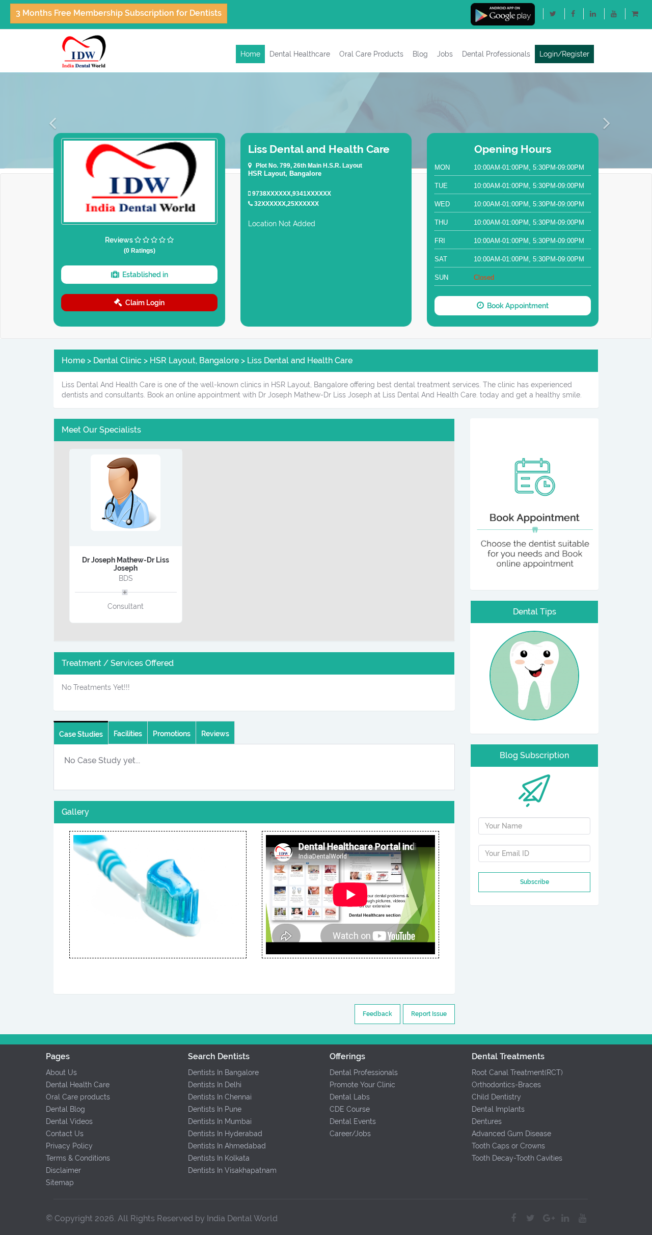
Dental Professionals (496, 54)
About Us (61, 1072)
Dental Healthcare (299, 54)
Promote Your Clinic (362, 1085)
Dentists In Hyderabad (225, 1134)
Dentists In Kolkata (219, 1158)
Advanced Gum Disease (511, 1134)
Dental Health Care (78, 1085)
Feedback (377, 1013)
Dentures (487, 1121)
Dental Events (353, 1121)
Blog (420, 54)
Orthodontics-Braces (506, 1085)
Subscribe (534, 881)
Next (246, 894)
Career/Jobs (350, 1134)
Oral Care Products (371, 54)
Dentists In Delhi (214, 1085)
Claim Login (143, 303)
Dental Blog (65, 1109)
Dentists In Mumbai (220, 1121)
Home (250, 54)
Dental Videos (69, 1121)
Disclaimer (63, 1170)
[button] (49, 122)
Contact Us (65, 1134)
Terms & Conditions (78, 1158)
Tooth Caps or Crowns (508, 1146)
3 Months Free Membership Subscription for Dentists (119, 13)
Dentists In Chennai (220, 1097)
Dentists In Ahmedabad (227, 1146)
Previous (69, 894)
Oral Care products (78, 1097)
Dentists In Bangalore (223, 1072)
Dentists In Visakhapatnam (232, 1170)
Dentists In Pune (214, 1109)
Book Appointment (516, 306)
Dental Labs (350, 1097)
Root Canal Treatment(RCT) (517, 1072)
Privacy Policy (69, 1146)
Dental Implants (498, 1109)
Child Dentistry (496, 1097)
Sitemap (60, 1182)
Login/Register (564, 54)
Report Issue (429, 1013)
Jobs (445, 54)
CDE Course (350, 1109)
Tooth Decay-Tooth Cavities (517, 1158)
